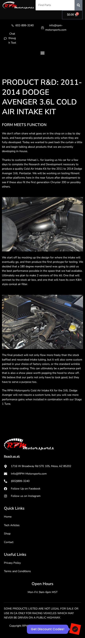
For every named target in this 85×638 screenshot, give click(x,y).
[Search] (78, 5)
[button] (42, 53)
